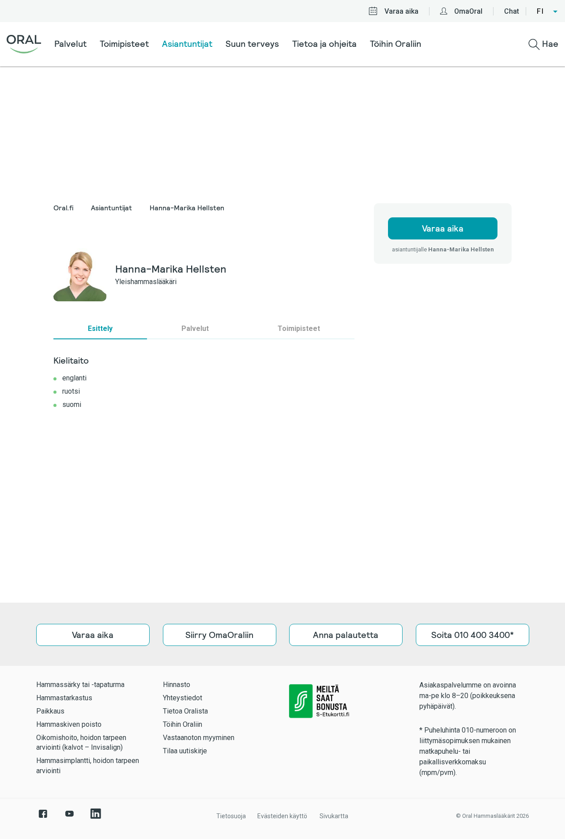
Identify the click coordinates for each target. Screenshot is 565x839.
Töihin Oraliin (395, 43)
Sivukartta (334, 816)
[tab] (100, 328)
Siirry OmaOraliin (219, 635)
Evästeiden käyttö (282, 816)
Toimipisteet (124, 43)
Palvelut (70, 43)
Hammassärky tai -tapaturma (80, 684)
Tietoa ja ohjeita (324, 43)
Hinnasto (176, 684)
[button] (547, 11)
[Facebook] (42, 818)
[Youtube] (69, 818)
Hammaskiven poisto (69, 724)
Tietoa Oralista (185, 711)
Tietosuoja (231, 816)
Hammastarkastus (64, 698)
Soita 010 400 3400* (472, 635)
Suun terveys (252, 43)
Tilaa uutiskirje (185, 751)
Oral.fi (63, 208)
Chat (511, 11)
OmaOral (468, 11)
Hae (549, 43)
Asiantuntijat (187, 43)
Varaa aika (401, 11)
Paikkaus (50, 711)
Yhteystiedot (182, 698)
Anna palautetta (345, 635)
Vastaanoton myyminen (198, 737)
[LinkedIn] (95, 818)
